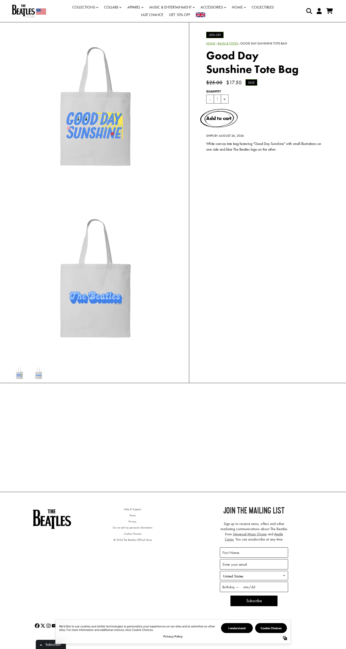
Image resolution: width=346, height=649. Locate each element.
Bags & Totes (228, 43)
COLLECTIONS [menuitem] (83, 7)
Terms (132, 515)
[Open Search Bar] (309, 11)
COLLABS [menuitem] (111, 7)
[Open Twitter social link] (43, 626)
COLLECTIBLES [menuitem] (263, 7)
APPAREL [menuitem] (133, 7)
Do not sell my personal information (133, 527)
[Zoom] (95, 106)
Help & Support (132, 509)
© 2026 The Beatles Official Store (132, 540)
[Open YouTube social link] (54, 626)
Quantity (213, 91)
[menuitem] (200, 14)
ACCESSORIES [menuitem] (212, 7)
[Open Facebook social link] (37, 626)
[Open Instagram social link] (48, 626)
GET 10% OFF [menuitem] (179, 14)
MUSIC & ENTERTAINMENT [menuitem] (170, 7)
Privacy (133, 521)
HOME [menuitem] (237, 7)
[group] (19, 373)
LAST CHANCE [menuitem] (152, 14)
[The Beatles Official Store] (29, 11)
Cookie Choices (132, 534)
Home (210, 43)
